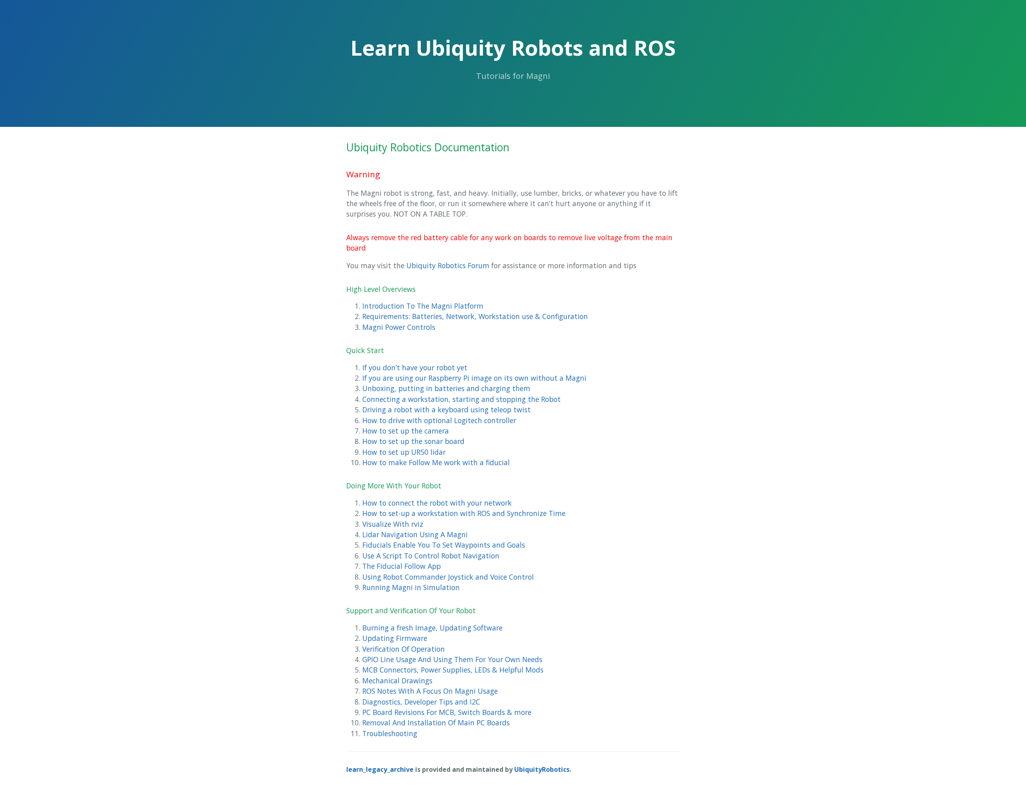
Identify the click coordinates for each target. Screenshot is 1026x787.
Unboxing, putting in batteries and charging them (446, 388)
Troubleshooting (389, 733)
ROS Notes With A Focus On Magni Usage (430, 691)
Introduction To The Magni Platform (422, 306)
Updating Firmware (394, 638)
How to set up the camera (405, 431)
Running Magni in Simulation (411, 587)
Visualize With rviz (392, 524)
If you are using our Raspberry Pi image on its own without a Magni (474, 378)
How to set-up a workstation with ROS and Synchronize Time (464, 513)
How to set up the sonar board (413, 441)
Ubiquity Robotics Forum (447, 265)
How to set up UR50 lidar (404, 452)
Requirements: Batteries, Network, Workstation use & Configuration (475, 316)
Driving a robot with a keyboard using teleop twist (446, 409)
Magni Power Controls (398, 327)
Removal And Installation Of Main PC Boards (436, 722)
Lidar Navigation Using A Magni (415, 534)
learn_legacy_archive (380, 769)
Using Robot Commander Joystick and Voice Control (448, 577)
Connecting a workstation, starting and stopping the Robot (461, 399)
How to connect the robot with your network (437, 503)
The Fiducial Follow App (401, 566)
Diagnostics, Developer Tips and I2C (421, 702)
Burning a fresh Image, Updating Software (432, 627)
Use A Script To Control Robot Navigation (430, 555)
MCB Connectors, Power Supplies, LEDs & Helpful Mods (452, 670)
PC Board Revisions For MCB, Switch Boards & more (446, 712)
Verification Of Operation (403, 649)
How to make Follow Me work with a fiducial (436, 462)
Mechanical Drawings (397, 680)
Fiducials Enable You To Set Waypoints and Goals (443, 545)
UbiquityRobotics (542, 769)
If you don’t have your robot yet (414, 367)
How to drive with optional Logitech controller (439, 420)
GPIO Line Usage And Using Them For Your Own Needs (452, 659)
